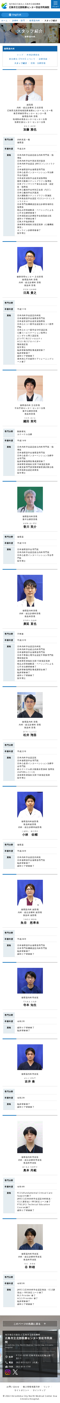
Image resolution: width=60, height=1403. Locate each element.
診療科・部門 (18, 20)
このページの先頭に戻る (27, 1323)
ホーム (4, 20)
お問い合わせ (13, 1386)
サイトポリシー (21, 1390)
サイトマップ (39, 1390)
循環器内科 (34, 20)
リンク (47, 1386)
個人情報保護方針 (31, 1386)
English (16, 14)
